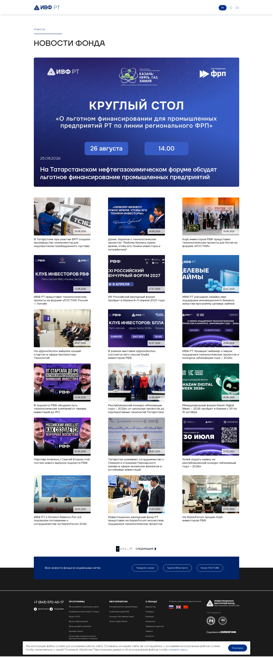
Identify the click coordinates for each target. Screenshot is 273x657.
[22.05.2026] (210, 454)
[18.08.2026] (210, 234)
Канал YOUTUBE (210, 568)
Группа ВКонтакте (177, 568)
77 (130, 548)
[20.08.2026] (62, 234)
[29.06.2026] (210, 346)
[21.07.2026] (210, 292)
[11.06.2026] (136, 400)
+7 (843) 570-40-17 (49, 602)
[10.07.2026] (62, 346)
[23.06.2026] (62, 400)
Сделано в (213, 632)
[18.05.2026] (62, 512)
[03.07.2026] (136, 346)
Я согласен (237, 648)
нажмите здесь (178, 649)
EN (222, 7)
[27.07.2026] (136, 292)
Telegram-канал (145, 568)
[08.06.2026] (210, 400)
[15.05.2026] (136, 512)
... (128, 548)
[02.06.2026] (62, 454)
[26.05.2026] (136, 454)
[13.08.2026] (62, 292)
